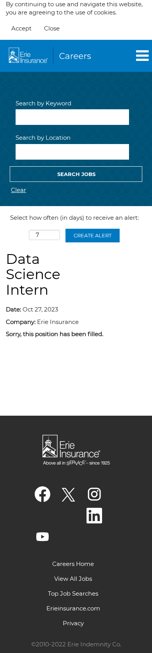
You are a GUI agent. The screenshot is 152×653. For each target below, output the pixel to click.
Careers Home (73, 563)
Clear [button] (18, 190)
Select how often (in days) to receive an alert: (74, 217)
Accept (21, 28)
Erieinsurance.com (73, 608)
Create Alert (92, 235)
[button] (127, 56)
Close (52, 28)
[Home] (51, 56)
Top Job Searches (73, 593)
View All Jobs (73, 578)
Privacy (73, 623)
